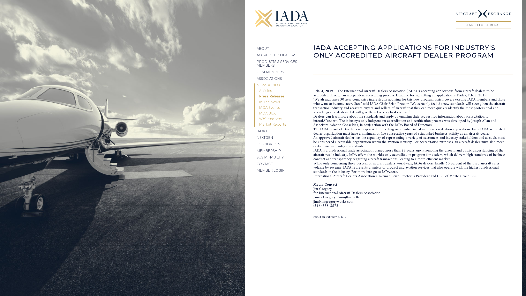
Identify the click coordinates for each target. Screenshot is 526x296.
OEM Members (270, 72)
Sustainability (270, 157)
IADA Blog (268, 113)
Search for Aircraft (483, 25)
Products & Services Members (277, 63)
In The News (269, 102)
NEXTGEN (265, 138)
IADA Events (269, 108)
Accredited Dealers (276, 55)
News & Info (268, 85)
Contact (265, 164)
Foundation (268, 144)
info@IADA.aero (325, 121)
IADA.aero (389, 172)
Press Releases (272, 96)
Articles (265, 91)
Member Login (271, 170)
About (263, 49)
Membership (269, 151)
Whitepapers (270, 119)
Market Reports (272, 124)
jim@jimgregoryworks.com (333, 202)
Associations (269, 79)
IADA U (263, 131)
